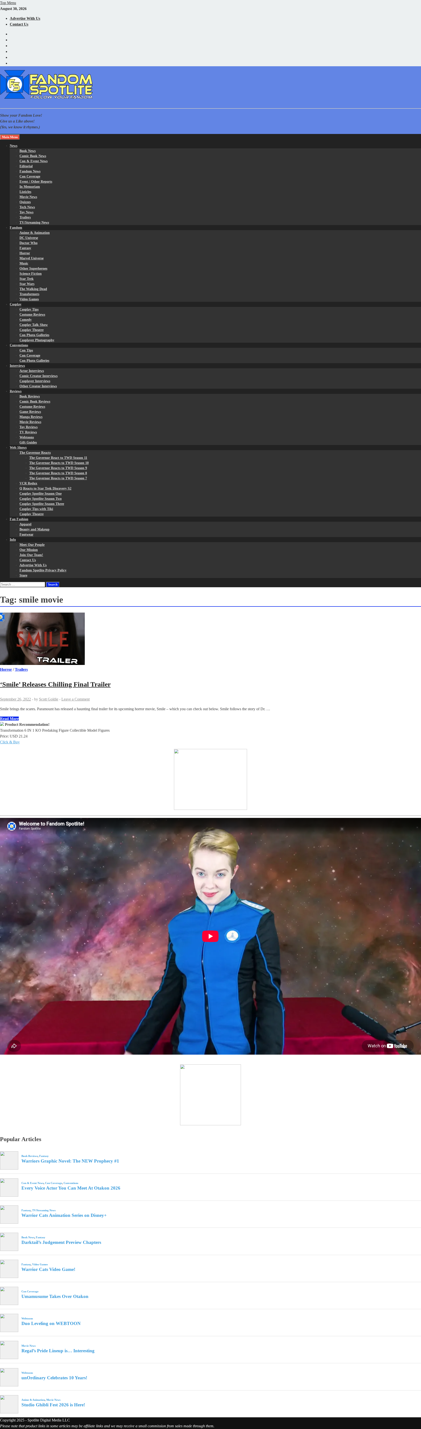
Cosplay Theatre (31, 330)
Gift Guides (28, 442)
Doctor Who (28, 243)
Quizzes (25, 202)
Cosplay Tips (28, 309)
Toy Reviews (28, 427)
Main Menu (10, 137)
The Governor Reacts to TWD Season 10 (59, 463)
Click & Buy (10, 742)
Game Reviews (30, 412)
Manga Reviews (30, 417)
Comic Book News (32, 156)
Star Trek (26, 279)
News (13, 146)
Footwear (26, 534)
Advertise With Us (25, 18)
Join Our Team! (31, 555)
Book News (27, 151)
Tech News (27, 207)
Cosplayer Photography (36, 340)
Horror (24, 253)
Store (23, 575)
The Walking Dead (33, 289)
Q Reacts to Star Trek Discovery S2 (45, 488)
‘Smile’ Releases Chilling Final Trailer (55, 684)
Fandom (16, 227)
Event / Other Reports (35, 181)
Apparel (25, 524)
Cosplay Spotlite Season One (40, 493)
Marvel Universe (31, 258)
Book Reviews (29, 396)
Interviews (17, 366)
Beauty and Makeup (34, 529)
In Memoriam (29, 187)
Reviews (15, 391)
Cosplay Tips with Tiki (36, 509)
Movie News (28, 197)
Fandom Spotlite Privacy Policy (43, 570)
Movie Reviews (30, 422)
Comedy (25, 320)
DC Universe (28, 238)
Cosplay (15, 304)
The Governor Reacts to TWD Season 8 (58, 473)
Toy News (26, 212)
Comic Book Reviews (34, 401)
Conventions (19, 345)
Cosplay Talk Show (33, 325)
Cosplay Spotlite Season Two (40, 499)
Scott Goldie (48, 699)
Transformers (29, 294)
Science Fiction (30, 273)
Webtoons (26, 437)
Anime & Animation (34, 233)
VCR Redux (28, 483)
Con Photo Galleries (34, 335)
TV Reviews (28, 432)
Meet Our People (32, 545)
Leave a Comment (75, 699)
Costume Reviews (32, 314)
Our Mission (28, 550)
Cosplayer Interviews (34, 381)
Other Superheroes (33, 268)
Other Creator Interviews (38, 386)
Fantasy (25, 248)
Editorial (26, 166)
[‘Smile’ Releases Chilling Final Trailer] (210, 640)
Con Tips (26, 350)
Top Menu (8, 3)
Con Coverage (29, 176)
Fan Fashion (19, 519)
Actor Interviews (31, 371)
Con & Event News (33, 161)
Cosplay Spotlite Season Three (41, 504)
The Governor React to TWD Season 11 (58, 458)
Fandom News (29, 171)
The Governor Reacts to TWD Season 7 (58, 478)
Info (13, 539)
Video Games (29, 299)
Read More (9, 719)
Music (23, 263)
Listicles (25, 192)
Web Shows (18, 447)
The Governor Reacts (35, 452)
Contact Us (19, 24)
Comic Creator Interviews (38, 376)
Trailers (25, 217)
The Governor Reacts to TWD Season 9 (58, 468)
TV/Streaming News (34, 222)
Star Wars (26, 284)
